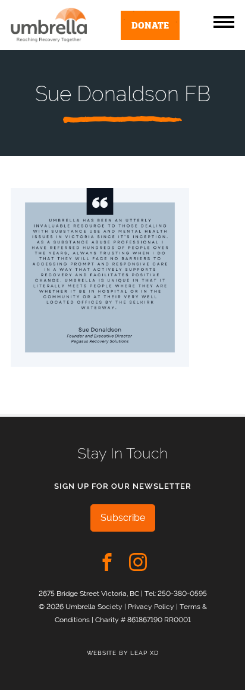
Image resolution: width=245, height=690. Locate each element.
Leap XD (144, 653)
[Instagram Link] (138, 562)
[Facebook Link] (107, 562)
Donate (150, 24)
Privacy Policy (151, 606)
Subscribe (122, 517)
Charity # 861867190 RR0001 (143, 619)
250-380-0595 (182, 593)
